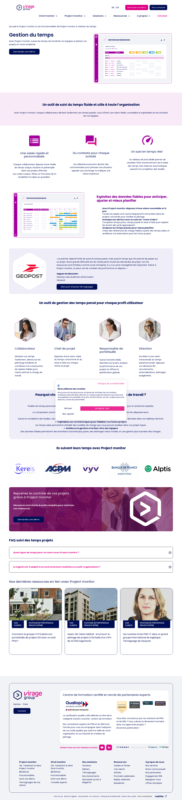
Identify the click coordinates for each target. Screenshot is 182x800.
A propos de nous (154, 762)
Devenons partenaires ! (127, 727)
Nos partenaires (153, 772)
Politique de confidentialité (110, 796)
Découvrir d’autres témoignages (77, 286)
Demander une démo (136, 7)
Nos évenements (90, 776)
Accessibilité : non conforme (88, 796)
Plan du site (58, 796)
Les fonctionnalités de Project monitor (57, 26)
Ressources (120, 16)
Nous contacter (158, 7)
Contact (22, 710)
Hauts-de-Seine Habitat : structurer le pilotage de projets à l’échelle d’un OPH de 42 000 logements (89, 637)
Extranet (162, 16)
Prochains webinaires (124, 776)
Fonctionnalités (26, 775)
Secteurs (86, 765)
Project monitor (74, 16)
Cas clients (119, 769)
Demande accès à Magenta (91, 781)
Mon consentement (145, 796)
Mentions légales (70, 796)
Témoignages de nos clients (29, 784)
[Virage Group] (28, 695)
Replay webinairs (122, 779)
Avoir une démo (27, 778)
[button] (90, 552)
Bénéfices (24, 771)
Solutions (98, 16)
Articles (117, 772)
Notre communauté (155, 769)
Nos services (151, 765)
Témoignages (89, 772)
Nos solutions (89, 762)
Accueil (12, 26)
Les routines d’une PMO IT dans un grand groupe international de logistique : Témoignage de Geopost (145, 637)
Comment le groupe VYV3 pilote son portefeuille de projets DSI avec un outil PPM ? (33, 637)
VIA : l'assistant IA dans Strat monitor (62, 767)
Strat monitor (47, 16)
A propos (142, 16)
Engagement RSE (153, 776)
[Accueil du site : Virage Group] (25, 12)
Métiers (86, 769)
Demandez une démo (24, 51)
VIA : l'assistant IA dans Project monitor (30, 767)
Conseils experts (59, 782)
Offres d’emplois (153, 783)
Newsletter (119, 783)
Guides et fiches (122, 765)
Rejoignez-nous (153, 779)
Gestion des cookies (129, 796)
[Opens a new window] (102, 747)
